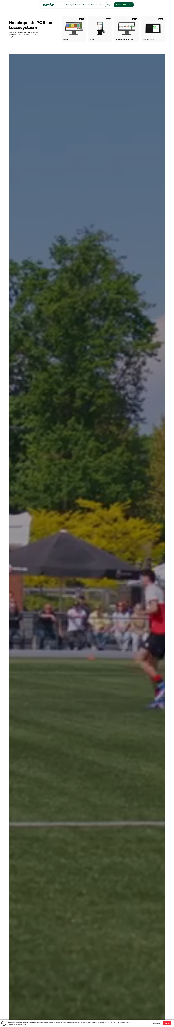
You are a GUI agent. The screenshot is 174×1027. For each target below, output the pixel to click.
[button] (70, 5)
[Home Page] (48, 5)
